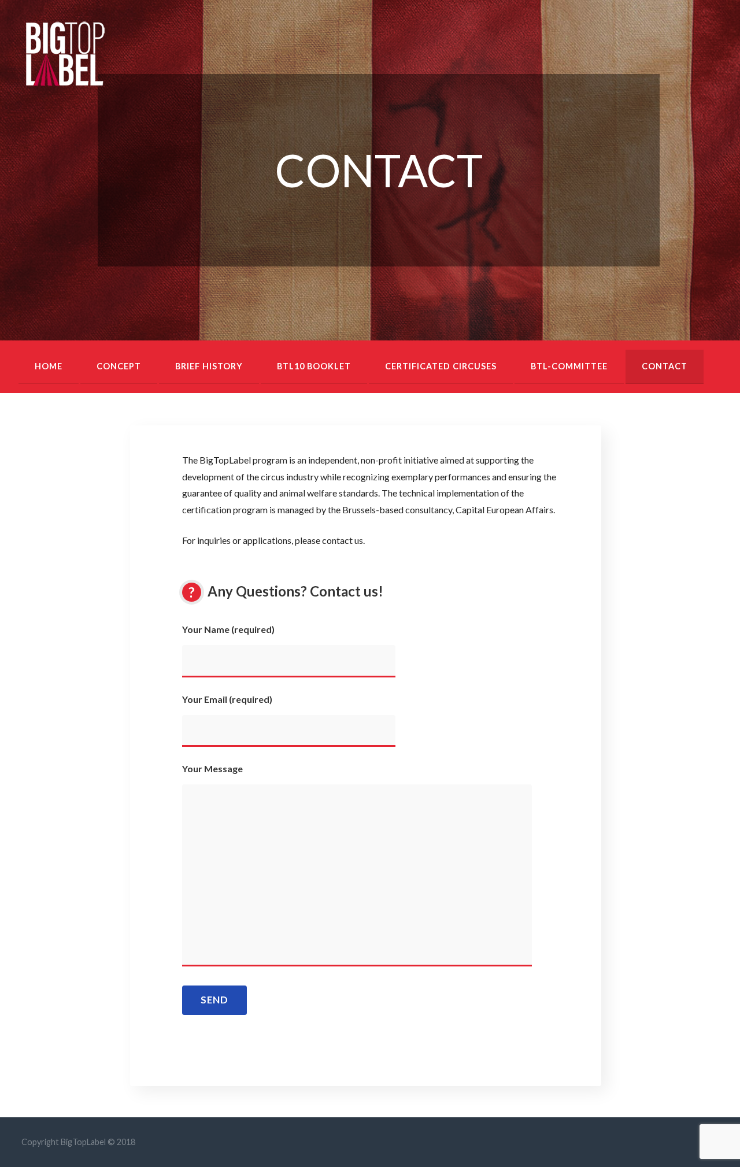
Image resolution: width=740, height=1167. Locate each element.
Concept (119, 366)
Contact (664, 366)
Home (48, 366)
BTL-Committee (569, 366)
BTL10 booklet (314, 366)
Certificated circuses (441, 366)
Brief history (209, 366)
